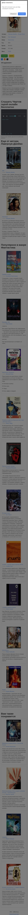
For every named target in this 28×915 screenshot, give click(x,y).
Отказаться (13, 14)
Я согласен (22, 14)
